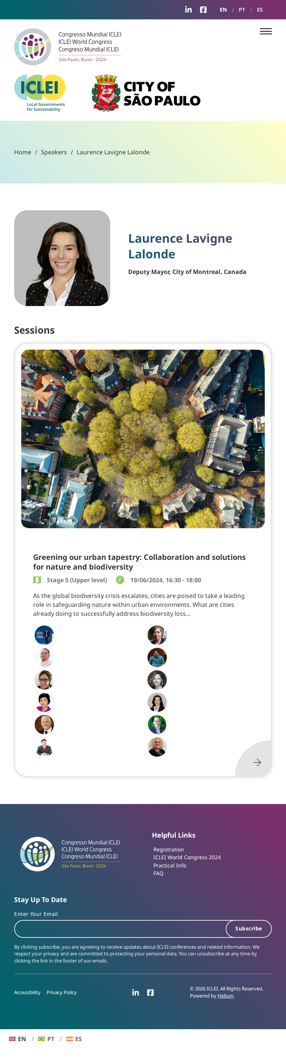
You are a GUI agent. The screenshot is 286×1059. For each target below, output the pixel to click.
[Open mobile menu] (266, 31)
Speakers (54, 152)
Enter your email (36, 913)
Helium (225, 996)
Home (22, 152)
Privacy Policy (62, 992)
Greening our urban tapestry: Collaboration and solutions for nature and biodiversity (139, 562)
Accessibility (27, 992)
